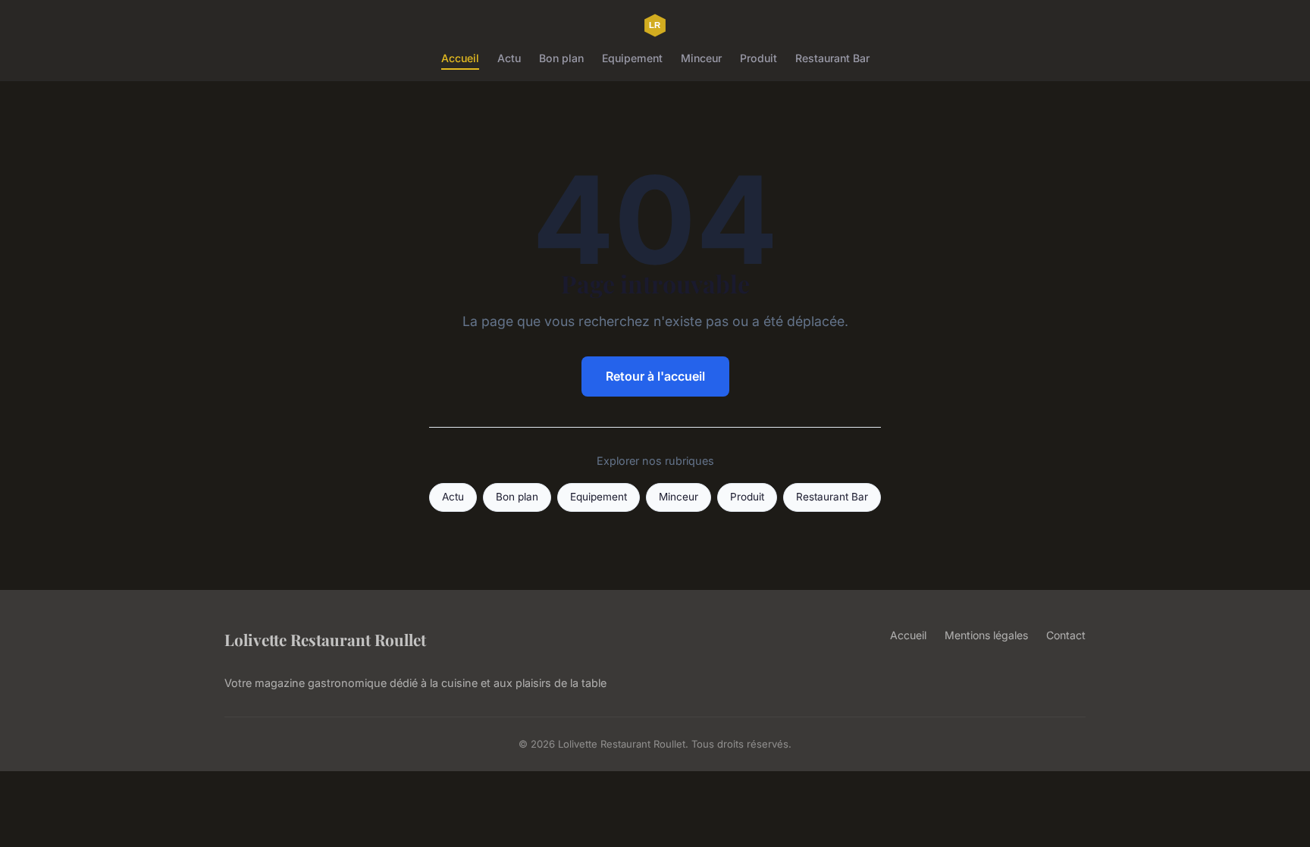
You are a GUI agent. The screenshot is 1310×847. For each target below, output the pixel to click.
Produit (758, 58)
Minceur (701, 58)
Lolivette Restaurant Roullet (325, 639)
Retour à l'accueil (655, 376)
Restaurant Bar (832, 58)
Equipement (632, 58)
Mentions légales (986, 635)
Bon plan (561, 58)
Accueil (460, 58)
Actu (509, 58)
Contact (1066, 635)
